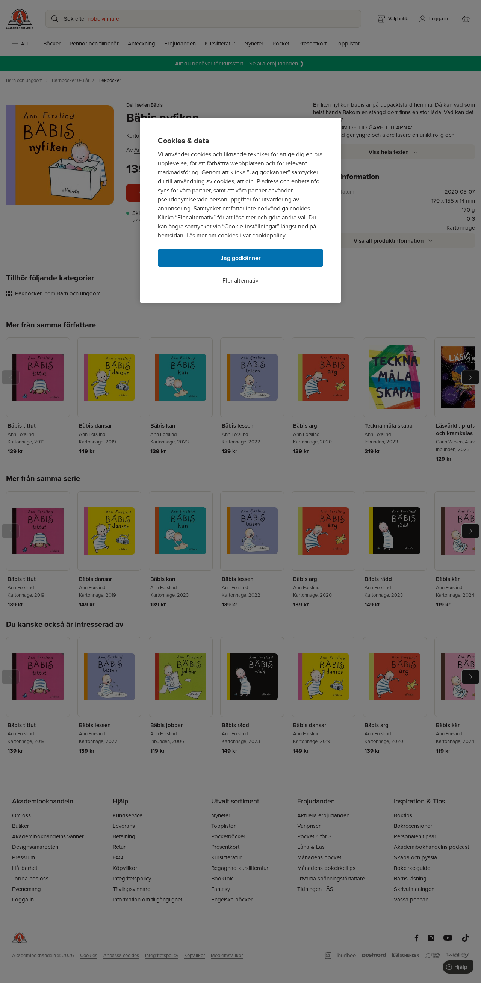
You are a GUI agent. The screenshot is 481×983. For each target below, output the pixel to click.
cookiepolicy (269, 235)
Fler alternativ (240, 280)
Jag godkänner (241, 258)
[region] (240, 210)
